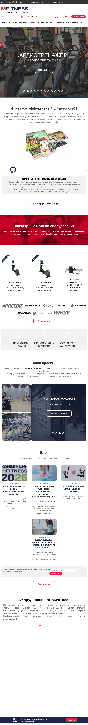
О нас (5, 22)
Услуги (41, 22)
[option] (14, 275)
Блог (68, 22)
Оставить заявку (78, 17)
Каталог (13, 22)
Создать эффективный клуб (44, 203)
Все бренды (44, 321)
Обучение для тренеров (54, 2)
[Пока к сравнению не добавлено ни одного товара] (57, 16)
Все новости (44, 584)
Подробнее (44, 70)
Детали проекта (59, 413)
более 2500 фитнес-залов (40, 368)
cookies (30, 719)
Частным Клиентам (35, 2)
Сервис (32, 22)
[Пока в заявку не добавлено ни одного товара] (67, 16)
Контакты (77, 22)
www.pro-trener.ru (62, 404)
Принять (71, 720)
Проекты (60, 22)
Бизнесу (23, 2)
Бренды (23, 22)
